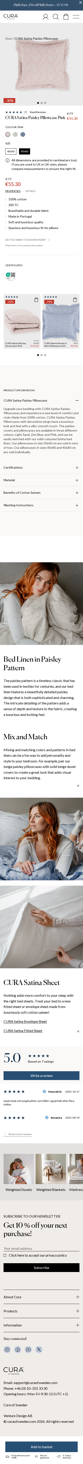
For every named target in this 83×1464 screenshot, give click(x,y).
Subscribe (41, 1267)
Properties (12, 191)
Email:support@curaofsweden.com (30, 1382)
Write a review (42, 1075)
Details (30, 191)
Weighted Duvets (19, 1189)
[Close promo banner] (80, 2)
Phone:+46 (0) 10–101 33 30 (25, 1388)
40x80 (11, 151)
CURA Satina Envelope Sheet (25, 1021)
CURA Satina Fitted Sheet (23, 1030)
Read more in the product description (24, 245)
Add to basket (41, 1447)
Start (8, 38)
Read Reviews (38, 112)
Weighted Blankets (51, 1189)
